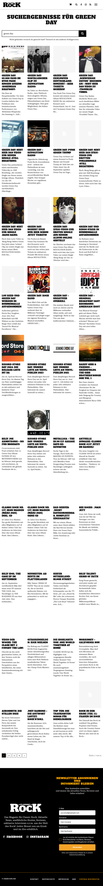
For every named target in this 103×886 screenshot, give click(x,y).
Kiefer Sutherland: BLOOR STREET (62, 576)
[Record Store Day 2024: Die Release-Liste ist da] (13, 348)
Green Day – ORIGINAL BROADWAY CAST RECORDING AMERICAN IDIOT (89, 301)
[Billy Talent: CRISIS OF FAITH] (90, 557)
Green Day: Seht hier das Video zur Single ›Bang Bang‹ (12, 231)
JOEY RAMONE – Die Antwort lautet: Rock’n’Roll (37, 715)
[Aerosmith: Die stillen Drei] (13, 694)
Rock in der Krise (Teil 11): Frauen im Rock (89, 714)
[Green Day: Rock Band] (39, 279)
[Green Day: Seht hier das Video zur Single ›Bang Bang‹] (13, 210)
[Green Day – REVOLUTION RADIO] (39, 133)
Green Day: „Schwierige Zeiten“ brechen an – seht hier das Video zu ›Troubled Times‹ (90, 84)
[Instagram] (86, 5)
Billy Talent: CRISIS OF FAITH (88, 575)
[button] (76, 4)
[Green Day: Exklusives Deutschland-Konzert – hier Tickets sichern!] (64, 59)
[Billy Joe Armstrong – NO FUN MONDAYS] (13, 422)
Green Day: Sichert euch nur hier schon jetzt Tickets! (38, 231)
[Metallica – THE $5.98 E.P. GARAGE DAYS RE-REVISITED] (64, 422)
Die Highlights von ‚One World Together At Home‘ (64, 643)
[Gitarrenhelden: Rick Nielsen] (39, 623)
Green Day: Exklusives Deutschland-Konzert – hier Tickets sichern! (63, 82)
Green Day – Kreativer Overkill (61, 298)
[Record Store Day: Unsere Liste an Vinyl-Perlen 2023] (39, 348)
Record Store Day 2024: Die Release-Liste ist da (11, 368)
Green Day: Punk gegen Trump (64, 151)
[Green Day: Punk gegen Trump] (64, 133)
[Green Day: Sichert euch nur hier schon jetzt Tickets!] (39, 210)
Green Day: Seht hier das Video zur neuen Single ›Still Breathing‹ (12, 155)
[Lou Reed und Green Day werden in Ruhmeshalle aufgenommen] (13, 279)
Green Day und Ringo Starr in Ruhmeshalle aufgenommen (89, 231)
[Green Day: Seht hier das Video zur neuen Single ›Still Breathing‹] (13, 133)
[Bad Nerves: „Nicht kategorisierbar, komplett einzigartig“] (64, 491)
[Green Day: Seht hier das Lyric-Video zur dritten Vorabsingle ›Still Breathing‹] (90, 133)
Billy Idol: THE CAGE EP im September (11, 576)
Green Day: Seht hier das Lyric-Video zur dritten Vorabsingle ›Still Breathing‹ (89, 158)
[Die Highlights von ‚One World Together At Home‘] (64, 623)
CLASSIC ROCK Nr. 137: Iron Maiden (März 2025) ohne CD (39, 511)
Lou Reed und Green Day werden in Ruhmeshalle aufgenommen (11, 301)
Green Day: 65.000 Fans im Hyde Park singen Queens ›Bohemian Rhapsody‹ (12, 82)
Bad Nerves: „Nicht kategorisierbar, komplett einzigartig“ (63, 513)
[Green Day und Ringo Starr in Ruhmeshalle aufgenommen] (90, 210)
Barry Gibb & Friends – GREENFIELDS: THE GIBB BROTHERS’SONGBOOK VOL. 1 (90, 371)
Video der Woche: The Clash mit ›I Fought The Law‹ (13, 643)
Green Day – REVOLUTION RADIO (35, 152)
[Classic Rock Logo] (12, 5)
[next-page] (24, 755)
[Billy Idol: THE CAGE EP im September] (13, 557)
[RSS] (90, 5)
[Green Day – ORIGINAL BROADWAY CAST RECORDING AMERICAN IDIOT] (90, 279)
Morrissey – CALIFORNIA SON (89, 641)
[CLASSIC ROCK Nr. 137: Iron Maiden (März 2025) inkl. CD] (13, 491)
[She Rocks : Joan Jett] (90, 491)
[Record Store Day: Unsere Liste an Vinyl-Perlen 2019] (39, 422)
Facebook (15, 837)
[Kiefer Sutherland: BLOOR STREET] (64, 557)
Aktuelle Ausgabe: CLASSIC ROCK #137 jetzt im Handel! (90, 443)
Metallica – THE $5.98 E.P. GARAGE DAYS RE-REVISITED (64, 443)
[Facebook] (81, 5)
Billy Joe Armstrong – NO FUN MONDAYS (13, 441)
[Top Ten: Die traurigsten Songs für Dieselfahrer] (64, 694)
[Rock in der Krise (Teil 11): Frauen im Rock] (90, 694)
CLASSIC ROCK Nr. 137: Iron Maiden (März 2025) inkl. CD (13, 511)
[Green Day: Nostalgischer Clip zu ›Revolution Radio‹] (39, 59)
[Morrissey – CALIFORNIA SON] (90, 623)
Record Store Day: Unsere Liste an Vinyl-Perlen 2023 (38, 368)
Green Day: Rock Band (38, 297)
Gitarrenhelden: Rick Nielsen (38, 641)
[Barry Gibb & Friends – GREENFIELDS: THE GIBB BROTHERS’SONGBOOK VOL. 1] (90, 348)
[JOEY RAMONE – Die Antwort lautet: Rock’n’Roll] (39, 694)
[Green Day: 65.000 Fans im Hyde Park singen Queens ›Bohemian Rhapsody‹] (13, 59)
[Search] (82, 33)
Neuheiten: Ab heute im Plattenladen (37, 576)
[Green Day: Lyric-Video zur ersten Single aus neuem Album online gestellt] (64, 210)
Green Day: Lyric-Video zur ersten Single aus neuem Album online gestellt (63, 233)
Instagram (39, 837)
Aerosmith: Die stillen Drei (12, 712)
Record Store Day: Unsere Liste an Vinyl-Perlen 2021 (63, 368)
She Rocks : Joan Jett (90, 509)
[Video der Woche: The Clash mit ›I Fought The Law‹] (13, 623)
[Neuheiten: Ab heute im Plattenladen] (39, 557)
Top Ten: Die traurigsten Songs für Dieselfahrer (62, 715)
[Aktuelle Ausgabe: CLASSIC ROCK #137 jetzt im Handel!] (90, 422)
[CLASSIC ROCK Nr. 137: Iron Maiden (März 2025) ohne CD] (39, 491)
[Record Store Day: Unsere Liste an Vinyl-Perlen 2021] (64, 348)
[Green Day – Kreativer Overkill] (64, 279)
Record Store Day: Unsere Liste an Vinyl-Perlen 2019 (38, 443)
